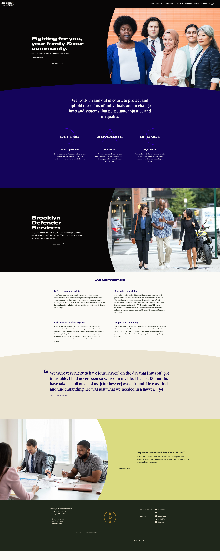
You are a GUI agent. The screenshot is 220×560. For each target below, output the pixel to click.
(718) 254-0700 (58, 519)
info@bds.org (57, 523)
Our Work (169, 4)
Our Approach (156, 4)
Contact (143, 516)
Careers (188, 4)
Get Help (180, 4)
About (142, 513)
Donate (196, 4)
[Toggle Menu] (217, 4)
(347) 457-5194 (57, 521)
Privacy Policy (146, 510)
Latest (204, 4)
